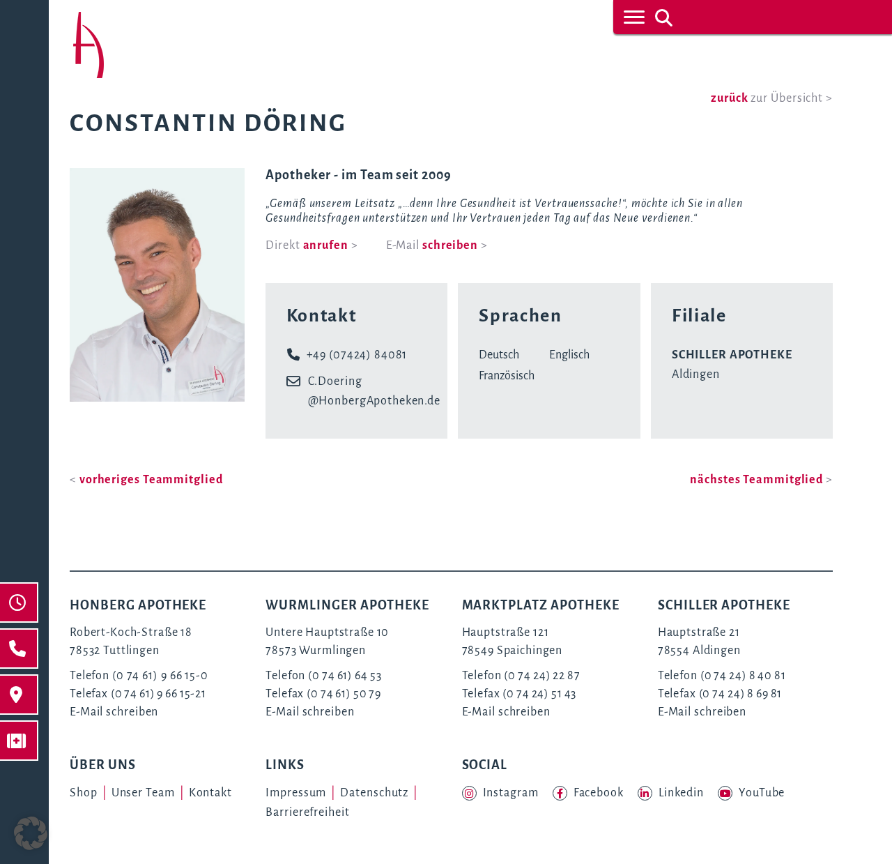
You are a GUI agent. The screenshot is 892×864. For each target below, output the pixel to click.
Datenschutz (374, 793)
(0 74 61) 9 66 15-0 (160, 675)
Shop (84, 793)
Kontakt (210, 793)
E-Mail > (437, 245)
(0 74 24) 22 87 (542, 675)
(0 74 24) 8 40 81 (743, 675)
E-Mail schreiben (114, 712)
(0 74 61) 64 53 (345, 675)
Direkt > (311, 245)
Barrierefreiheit (307, 812)
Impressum (296, 793)
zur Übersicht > (772, 98)
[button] (30, 833)
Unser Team (143, 793)
